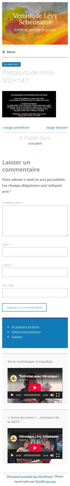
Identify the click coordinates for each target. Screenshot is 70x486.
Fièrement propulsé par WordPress (29, 476)
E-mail (7, 265)
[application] (35, 383)
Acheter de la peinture (26, 332)
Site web (8, 285)
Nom (6, 244)
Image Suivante (57, 127)
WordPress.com (45, 481)
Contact (17, 337)
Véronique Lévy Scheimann (35, 18)
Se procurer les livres (25, 327)
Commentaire (12, 202)
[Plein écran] (58, 395)
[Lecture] (12, 395)
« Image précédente (15, 127)
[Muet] (52, 395)
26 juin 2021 (11, 64)
